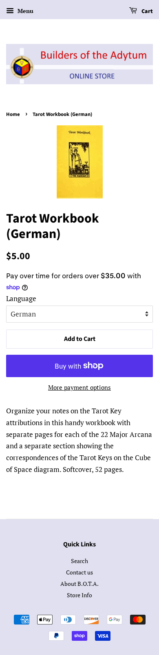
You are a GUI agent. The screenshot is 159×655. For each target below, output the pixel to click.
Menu (24, 11)
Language (21, 298)
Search (79, 561)
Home (13, 114)
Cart (146, 11)
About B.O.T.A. (79, 583)
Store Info (79, 595)
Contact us (79, 572)
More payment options (79, 387)
